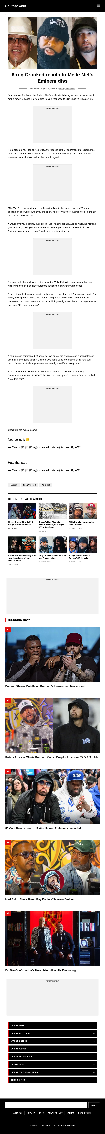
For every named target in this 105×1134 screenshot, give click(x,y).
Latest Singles (19, 1041)
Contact (31, 1113)
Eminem (13, 484)
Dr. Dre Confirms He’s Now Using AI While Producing (40, 970)
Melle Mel (45, 484)
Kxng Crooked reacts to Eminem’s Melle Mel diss (80, 556)
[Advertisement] (52, 125)
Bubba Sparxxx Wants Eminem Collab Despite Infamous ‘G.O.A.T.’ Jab (51, 757)
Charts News (18, 1064)
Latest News (17, 1025)
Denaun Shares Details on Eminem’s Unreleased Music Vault (45, 686)
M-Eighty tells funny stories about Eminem (81, 523)
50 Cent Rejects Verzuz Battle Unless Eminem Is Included (43, 828)
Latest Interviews (20, 1033)
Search (94, 1105)
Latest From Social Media (24, 1072)
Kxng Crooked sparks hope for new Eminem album (52, 556)
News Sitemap (85, 1113)
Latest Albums (19, 1048)
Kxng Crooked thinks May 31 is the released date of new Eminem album (22, 558)
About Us (18, 1113)
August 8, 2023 (71, 447)
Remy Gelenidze (67, 88)
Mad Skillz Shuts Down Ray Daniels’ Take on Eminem (40, 899)
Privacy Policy (55, 1113)
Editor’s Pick (18, 1080)
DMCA (41, 1113)
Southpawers (15, 6)
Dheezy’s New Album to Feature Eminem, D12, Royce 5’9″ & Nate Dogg (51, 525)
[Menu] (98, 6)
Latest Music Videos (22, 1056)
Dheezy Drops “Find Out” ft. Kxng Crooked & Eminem (20, 523)
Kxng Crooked (29, 484)
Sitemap (70, 1113)
